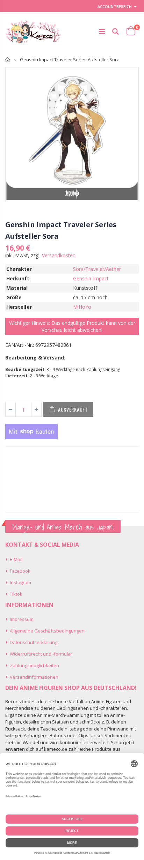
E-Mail (16, 559)
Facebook (20, 571)
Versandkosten (58, 255)
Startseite (7, 59)
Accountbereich (115, 6)
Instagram (20, 582)
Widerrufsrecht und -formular (41, 654)
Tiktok (16, 594)
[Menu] (102, 31)
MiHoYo (82, 306)
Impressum (22, 619)
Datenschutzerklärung (33, 642)
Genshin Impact (91, 278)
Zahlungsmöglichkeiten (34, 665)
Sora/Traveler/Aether (97, 269)
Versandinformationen (34, 677)
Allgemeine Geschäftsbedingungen (47, 631)
